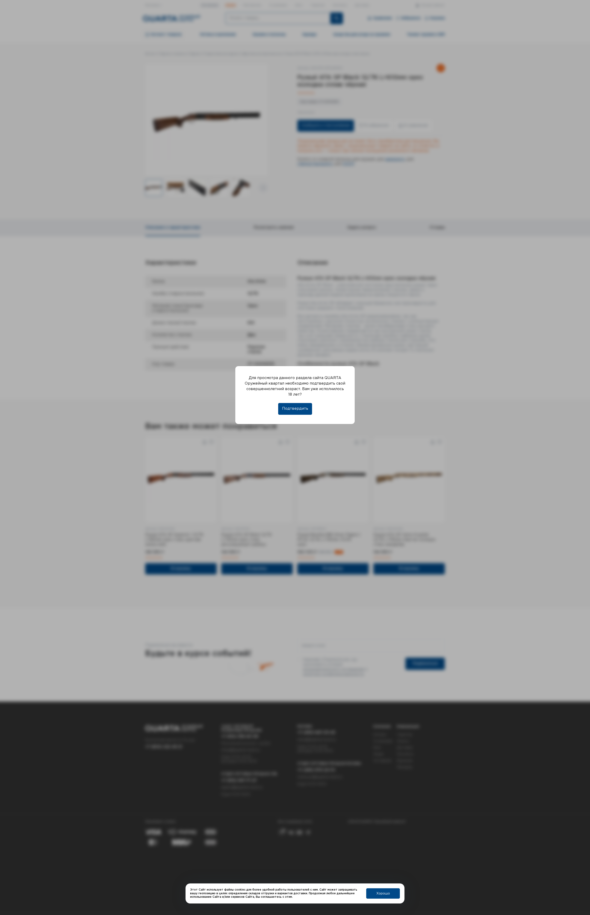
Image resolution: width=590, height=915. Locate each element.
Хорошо (383, 893)
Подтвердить (295, 408)
